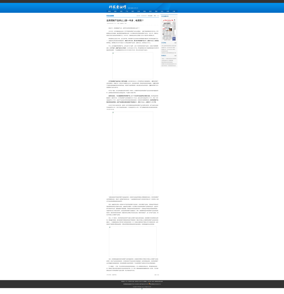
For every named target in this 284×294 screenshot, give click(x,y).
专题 (121, 11)
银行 (133, 11)
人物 (174, 11)
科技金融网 (150, 15)
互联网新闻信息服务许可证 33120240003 (131, 284)
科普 (168, 11)
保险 (144, 11)
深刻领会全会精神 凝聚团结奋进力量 (169, 52)
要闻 (109, 11)
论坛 (162, 11)
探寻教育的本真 (165, 51)
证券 (138, 11)
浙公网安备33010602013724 (155, 284)
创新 (115, 11)
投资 (150, 11)
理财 (156, 11)
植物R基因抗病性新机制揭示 (167, 62)
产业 (127, 11)
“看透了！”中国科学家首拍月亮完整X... (169, 58)
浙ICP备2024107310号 (144, 284)
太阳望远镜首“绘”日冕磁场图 (167, 60)
